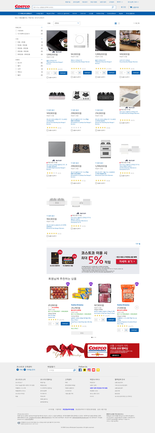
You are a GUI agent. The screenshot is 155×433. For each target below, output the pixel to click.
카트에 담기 (63, 73)
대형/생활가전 (23, 18)
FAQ (66, 382)
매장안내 (92, 382)
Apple (121, 13)
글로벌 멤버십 (44, 402)
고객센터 (68, 379)
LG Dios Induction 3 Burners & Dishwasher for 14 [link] (128, 168)
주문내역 (42, 396)
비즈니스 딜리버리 (63, 13)
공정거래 (117, 391)
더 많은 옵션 (50, 110)
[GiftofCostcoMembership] (93, 357)
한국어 (119, 2)
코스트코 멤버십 (46, 379)
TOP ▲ (138, 244)
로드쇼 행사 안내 (94, 393)
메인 (16, 18)
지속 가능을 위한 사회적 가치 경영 (24, 385)
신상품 (91, 13)
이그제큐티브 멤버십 (46, 388)
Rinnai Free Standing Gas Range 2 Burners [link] (56, 123)
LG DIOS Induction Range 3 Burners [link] (129, 113)
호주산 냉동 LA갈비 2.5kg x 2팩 (104, 311)
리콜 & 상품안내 (69, 388)
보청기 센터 (93, 385)
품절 (82, 333)
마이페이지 (43, 393)
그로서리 (83, 13)
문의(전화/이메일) (70, 385)
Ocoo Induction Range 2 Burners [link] (129, 62)
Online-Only (100, 13)
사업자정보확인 (29, 419)
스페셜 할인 (40, 13)
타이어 (75, 13)
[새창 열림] (19, 423)
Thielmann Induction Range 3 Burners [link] (55, 63)
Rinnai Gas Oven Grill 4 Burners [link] (104, 175)
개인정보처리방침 (68, 409)
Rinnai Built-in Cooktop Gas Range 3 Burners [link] (81, 123)
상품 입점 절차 (119, 388)
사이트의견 (68, 391)
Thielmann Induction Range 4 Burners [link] (103, 62)
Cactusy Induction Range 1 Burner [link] (80, 62)
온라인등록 (43, 391)
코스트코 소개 (20, 379)
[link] (57, 50)
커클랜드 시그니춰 (20, 388)
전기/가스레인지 (39, 18)
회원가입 (42, 382)
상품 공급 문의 (119, 382)
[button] (114, 7)
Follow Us (83, 366)
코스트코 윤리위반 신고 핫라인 (123, 396)
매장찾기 (51, 366)
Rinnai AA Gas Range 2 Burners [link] (55, 228)
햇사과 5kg (51, 315)
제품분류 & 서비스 (20, 391)
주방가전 (30, 18)
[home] (22, 7)
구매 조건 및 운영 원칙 (121, 385)
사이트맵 (51, 409)
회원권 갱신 (43, 385)
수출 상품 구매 (69, 393)
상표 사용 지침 (102, 409)
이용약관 (58, 409)
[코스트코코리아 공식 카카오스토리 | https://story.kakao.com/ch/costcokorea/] (98, 370)
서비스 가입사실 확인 (112, 421)
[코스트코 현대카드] (93, 273)
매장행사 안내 (94, 391)
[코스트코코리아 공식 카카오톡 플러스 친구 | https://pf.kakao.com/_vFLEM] (84, 370)
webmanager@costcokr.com (80, 417)
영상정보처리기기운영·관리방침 (86, 409)
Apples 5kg (51, 317)
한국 (135, 2)
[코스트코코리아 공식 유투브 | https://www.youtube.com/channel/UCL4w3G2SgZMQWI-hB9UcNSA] (93, 370)
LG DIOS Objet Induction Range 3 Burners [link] (56, 168)
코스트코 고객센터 (24, 366)
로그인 (123, 7)
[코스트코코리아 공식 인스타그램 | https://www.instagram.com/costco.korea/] (89, 370)
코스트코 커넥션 (19, 393)
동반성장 (117, 393)
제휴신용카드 (44, 399)
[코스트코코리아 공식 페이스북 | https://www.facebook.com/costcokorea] (80, 370)
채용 (16, 396)
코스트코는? (18, 382)
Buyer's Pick (50, 13)
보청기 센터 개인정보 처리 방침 (98, 388)
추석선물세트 (130, 13)
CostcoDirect (111, 13)
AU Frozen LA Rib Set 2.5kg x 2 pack (104, 313)
